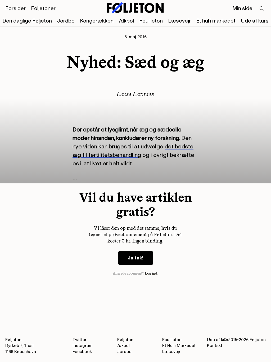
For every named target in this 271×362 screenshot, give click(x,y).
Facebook (82, 352)
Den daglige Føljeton (27, 21)
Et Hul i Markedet (179, 345)
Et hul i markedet (216, 21)
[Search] (262, 9)
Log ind (151, 273)
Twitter (80, 340)
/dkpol (126, 21)
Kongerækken (97, 21)
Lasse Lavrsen (135, 94)
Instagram (83, 345)
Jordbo (66, 21)
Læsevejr (179, 21)
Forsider (15, 8)
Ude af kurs (255, 21)
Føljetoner (43, 8)
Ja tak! (135, 258)
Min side (242, 8)
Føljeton (125, 340)
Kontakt (214, 345)
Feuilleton (151, 21)
